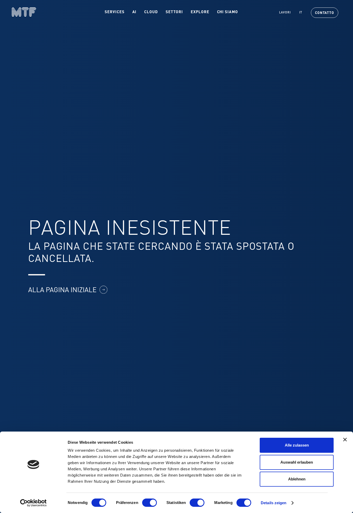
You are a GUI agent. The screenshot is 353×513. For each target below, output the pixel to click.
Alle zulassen (297, 445)
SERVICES (114, 12)
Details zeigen (273, 503)
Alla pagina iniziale (62, 290)
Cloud (151, 12)
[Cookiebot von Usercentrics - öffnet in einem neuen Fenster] (33, 503)
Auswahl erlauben (296, 462)
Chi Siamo (227, 12)
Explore (200, 12)
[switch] (149, 503)
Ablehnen (296, 479)
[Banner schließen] (345, 439)
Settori (174, 12)
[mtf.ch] (18, 12)
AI (134, 12)
